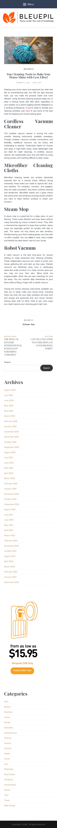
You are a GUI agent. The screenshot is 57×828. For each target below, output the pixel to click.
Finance (7, 737)
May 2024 (8, 524)
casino (7, 717)
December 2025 (11, 431)
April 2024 (8, 530)
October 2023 (10, 550)
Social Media (10, 784)
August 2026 (9, 389)
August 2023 (9, 556)
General (7, 748)
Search (7, 362)
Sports (7, 789)
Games (7, 743)
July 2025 (8, 457)
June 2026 (9, 400)
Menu (31, 4)
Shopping (8, 779)
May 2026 (8, 405)
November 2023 (11, 545)
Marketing (8, 769)
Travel (7, 800)
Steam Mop (29, 324)
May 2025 (8, 467)
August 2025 (9, 452)
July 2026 (8, 395)
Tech (6, 795)
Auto (6, 701)
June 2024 (9, 519)
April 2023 (8, 561)
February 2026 (10, 421)
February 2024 (10, 540)
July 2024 (8, 514)
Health (7, 753)
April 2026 (8, 410)
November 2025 (11, 436)
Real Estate (9, 774)
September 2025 (11, 447)
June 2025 (9, 462)
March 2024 (9, 535)
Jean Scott (36, 82)
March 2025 (9, 478)
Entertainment (10, 732)
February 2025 (10, 483)
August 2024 (9, 509)
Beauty (7, 706)
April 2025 (8, 473)
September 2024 (11, 504)
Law (6, 763)
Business (28, 320)
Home (7, 758)
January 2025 (10, 488)
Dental (7, 722)
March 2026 (9, 415)
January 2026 (10, 426)
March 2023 (9, 566)
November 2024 (11, 493)
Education (8, 727)
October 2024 (10, 498)
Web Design (9, 805)
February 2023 (10, 571)
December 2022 (11, 582)
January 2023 (10, 576)
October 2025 (10, 441)
